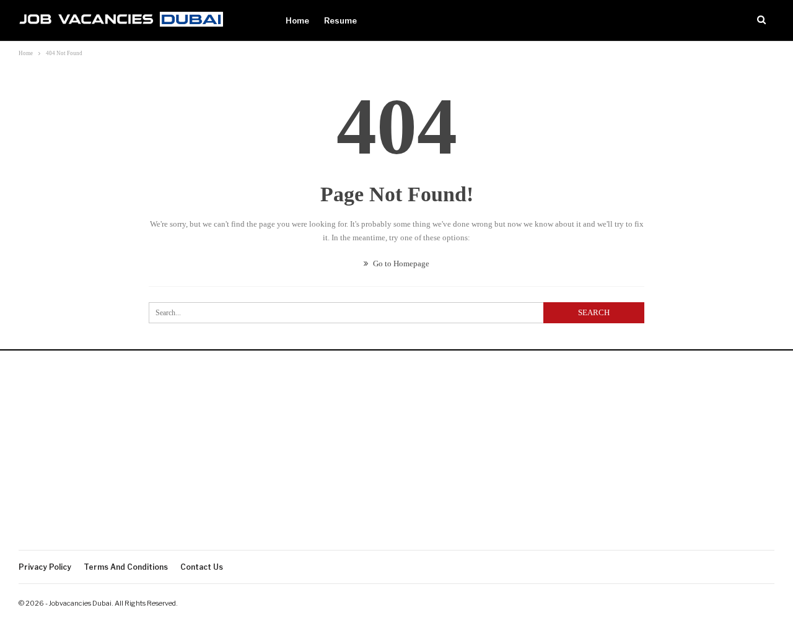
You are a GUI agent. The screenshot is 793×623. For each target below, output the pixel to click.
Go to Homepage (400, 263)
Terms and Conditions (126, 567)
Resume (340, 20)
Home (297, 20)
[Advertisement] (396, 457)
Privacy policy (45, 567)
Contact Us (201, 567)
